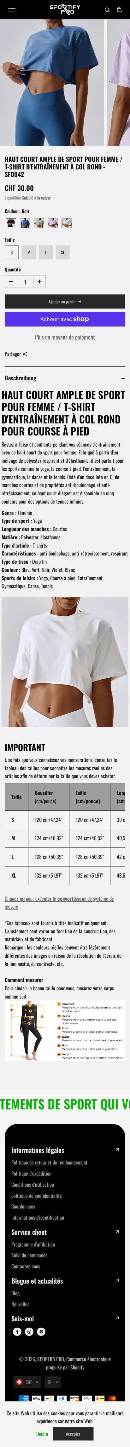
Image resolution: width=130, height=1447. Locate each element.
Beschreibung (20, 377)
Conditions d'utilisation (32, 1184)
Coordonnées (23, 1206)
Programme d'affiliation (33, 1244)
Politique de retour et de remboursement (49, 1162)
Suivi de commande (29, 1255)
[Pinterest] (41, 1332)
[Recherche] (107, 9)
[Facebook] (17, 1332)
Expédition (13, 197)
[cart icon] (119, 9)
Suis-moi (22, 1319)
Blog (15, 1293)
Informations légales (37, 1150)
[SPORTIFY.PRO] (65, 9)
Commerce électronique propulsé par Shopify (78, 1363)
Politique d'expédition (31, 1173)
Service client (29, 1232)
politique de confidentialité (36, 1195)
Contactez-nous (25, 1266)
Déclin (42, 1433)
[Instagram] (29, 1332)
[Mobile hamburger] (12, 9)
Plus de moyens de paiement (65, 337)
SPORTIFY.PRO (50, 1359)
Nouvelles (20, 1304)
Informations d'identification (37, 1217)
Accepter (73, 1433)
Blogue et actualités (37, 1281)
